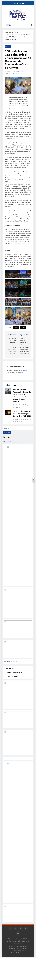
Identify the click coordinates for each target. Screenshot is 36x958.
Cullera (16, 328)
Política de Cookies (18, 951)
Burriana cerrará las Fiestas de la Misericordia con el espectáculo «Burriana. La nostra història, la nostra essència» (22, 395)
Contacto (12, 946)
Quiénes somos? (22, 946)
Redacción (9, 72)
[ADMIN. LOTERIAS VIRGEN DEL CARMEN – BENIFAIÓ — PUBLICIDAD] (18, 622)
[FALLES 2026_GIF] (18, 642)
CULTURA (7, 47)
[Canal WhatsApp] (18, 590)
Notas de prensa (22, 948)
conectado (24, 370)
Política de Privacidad (18, 953)
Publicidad (11, 948)
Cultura (23, 328)
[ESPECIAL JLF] (18, 683)
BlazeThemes (17, 943)
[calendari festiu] (18, 907)
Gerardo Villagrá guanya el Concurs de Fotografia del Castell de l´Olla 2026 (22, 413)
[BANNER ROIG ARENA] (18, 732)
